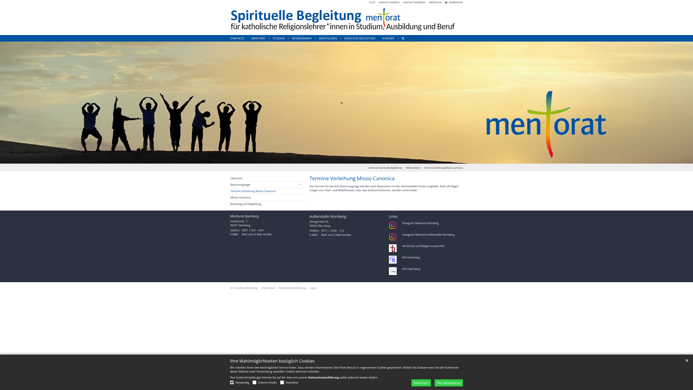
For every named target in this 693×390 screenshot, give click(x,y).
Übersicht (236, 178)
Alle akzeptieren (449, 383)
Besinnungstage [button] (240, 184)
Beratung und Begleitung (245, 204)
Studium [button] (279, 38)
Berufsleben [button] (328, 38)
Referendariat (413, 167)
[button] (401, 39)
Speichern (421, 383)
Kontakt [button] (389, 38)
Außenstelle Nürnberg (328, 216)
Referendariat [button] (302, 38)
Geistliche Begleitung (359, 38)
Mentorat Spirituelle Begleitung (385, 167)
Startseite (237, 38)
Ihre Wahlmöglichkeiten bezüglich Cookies (272, 361)
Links (393, 216)
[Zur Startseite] (346, 19)
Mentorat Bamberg (244, 216)
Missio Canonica (240, 197)
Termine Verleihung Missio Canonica (443, 167)
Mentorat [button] (258, 38)
